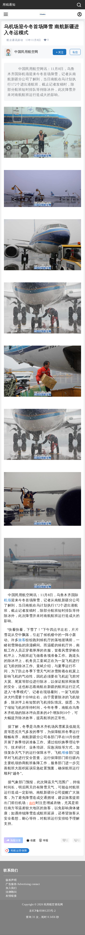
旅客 (22, 640)
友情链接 (11, 895)
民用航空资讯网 (53, 904)
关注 (60, 52)
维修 (65, 752)
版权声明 (11, 880)
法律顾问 (11, 891)
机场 (7, 600)
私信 (75, 52)
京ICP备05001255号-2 (42, 910)
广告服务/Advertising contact (23, 884)
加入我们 (11, 888)
